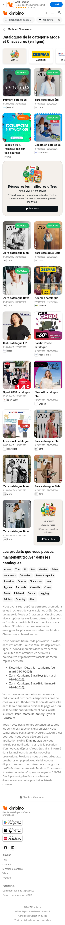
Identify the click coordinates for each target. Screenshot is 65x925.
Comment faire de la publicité (18, 890)
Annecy (40, 714)
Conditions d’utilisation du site (32, 916)
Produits (7, 877)
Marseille (28, 714)
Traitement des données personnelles (32, 920)
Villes (5, 873)
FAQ (4, 859)
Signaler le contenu (12, 868)
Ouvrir (56, 4)
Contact (6, 864)
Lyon (49, 714)
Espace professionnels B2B (17, 895)
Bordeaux (8, 718)
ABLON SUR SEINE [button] (49, 20)
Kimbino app (34, 740)
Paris (18, 714)
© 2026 (32, 907)
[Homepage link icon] (21, 797)
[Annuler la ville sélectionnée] (58, 20)
